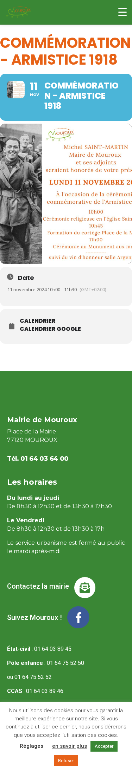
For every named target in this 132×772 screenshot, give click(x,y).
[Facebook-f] (78, 617)
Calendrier (38, 321)
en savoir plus (69, 746)
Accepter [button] (104, 746)
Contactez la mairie (38, 586)
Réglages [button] (31, 746)
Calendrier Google (50, 329)
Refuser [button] (66, 760)
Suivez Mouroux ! (34, 617)
